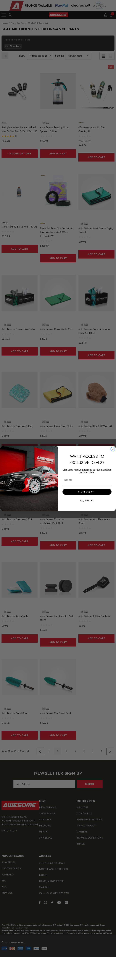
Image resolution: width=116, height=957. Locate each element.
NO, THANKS (87, 500)
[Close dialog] (113, 449)
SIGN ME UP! (87, 491)
